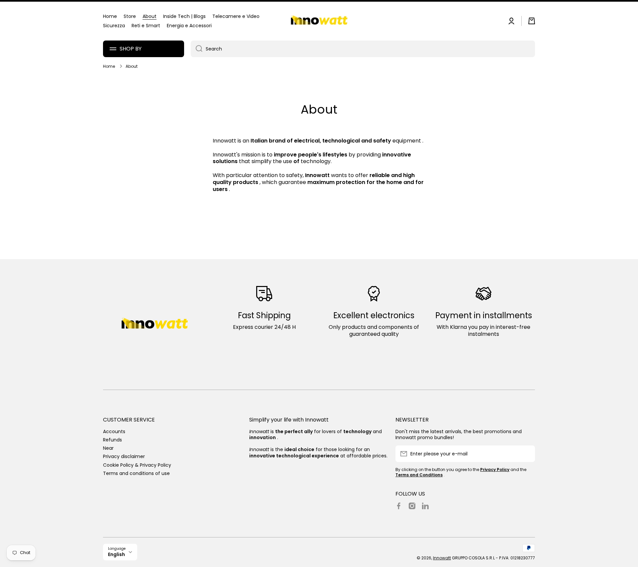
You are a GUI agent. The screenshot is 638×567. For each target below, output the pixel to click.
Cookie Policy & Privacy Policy (137, 465)
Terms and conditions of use (136, 473)
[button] (531, 21)
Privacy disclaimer (124, 456)
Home (109, 66)
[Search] (196, 49)
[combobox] (363, 49)
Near (108, 448)
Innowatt (442, 558)
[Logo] (319, 21)
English (116, 554)
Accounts (114, 431)
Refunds (112, 439)
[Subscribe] (526, 453)
